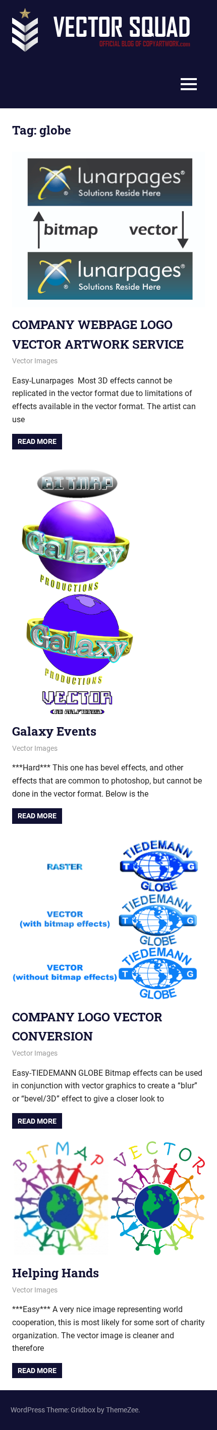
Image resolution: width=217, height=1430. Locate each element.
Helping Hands (55, 1273)
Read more (37, 441)
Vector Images (35, 361)
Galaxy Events (54, 731)
